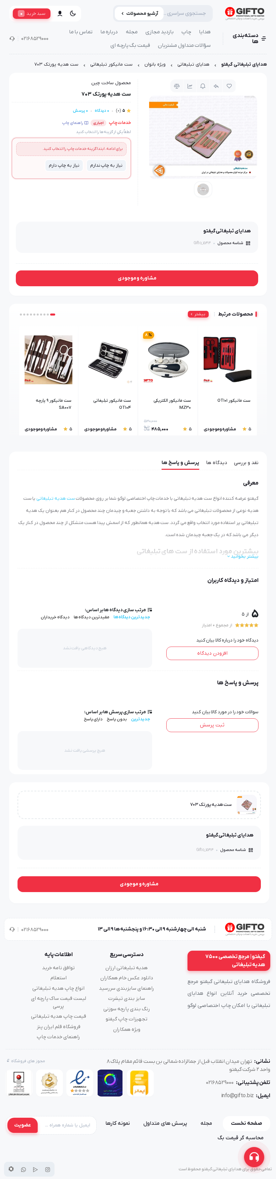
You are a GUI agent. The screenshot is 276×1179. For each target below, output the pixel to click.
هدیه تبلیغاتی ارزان (126, 967)
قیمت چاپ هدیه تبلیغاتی (58, 1016)
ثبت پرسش (212, 725)
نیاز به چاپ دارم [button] (64, 165)
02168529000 (34, 38)
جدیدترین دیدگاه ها (131, 617)
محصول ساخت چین (111, 83)
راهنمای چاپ (72, 123)
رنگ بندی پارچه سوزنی (126, 1009)
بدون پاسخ (117, 719)
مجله (132, 32)
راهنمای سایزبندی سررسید (126, 988)
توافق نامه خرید (58, 967)
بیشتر (200, 314)
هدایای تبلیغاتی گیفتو (244, 64)
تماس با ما (81, 32)
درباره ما (109, 32)
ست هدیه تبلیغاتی (55, 498)
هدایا (205, 32)
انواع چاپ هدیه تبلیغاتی (58, 988)
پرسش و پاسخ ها (180, 462)
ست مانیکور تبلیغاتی (111, 64)
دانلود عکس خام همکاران (126, 978)
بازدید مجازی (159, 32)
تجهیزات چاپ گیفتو (126, 1019)
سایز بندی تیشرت (126, 998)
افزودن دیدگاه (212, 653)
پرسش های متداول (165, 1123)
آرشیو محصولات (142, 13)
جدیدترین (140, 719)
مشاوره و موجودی (137, 278)
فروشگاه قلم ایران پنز (58, 1026)
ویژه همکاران (126, 1029)
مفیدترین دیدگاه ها (91, 617)
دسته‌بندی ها (245, 39)
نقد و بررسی (246, 462)
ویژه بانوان (155, 64)
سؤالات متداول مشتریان (184, 45)
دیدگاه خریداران (55, 617)
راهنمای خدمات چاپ (58, 1037)
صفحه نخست (246, 1123)
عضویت (22, 1125)
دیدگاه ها (216, 462)
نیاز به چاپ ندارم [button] (106, 165)
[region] (138, 66)
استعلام (58, 978)
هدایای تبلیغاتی (193, 64)
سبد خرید (32, 13)
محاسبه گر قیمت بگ (240, 1138)
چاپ (186, 32)
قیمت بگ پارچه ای (130, 45)
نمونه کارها (117, 1123)
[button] (52, 315)
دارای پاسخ (93, 719)
